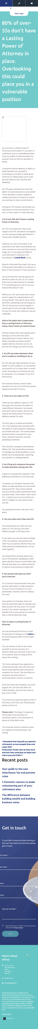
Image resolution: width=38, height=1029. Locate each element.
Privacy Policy (19, 927)
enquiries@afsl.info (11, 983)
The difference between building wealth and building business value (18, 799)
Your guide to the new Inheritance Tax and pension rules (18, 773)
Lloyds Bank (20, 258)
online (30, 634)
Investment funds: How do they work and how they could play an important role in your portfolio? (19, 752)
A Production (7, 1018)
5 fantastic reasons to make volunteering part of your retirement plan (18, 786)
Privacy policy (6, 1014)
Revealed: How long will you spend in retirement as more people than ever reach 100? (19, 744)
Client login (19, 14)
